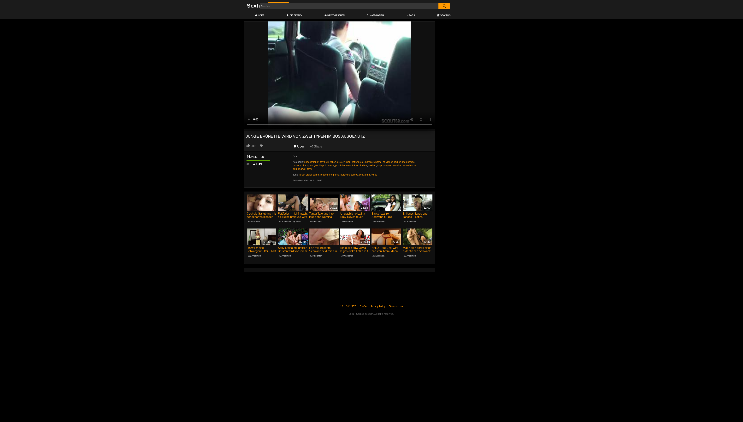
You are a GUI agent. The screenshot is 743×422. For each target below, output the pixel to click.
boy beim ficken (328, 162)
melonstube (408, 162)
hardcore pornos (349, 174)
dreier (340, 162)
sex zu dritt (364, 174)
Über (300, 146)
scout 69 (350, 165)
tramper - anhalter (392, 165)
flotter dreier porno (329, 174)
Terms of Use (396, 306)
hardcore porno (373, 162)
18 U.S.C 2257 (348, 306)
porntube (340, 165)
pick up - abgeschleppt (314, 165)
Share (317, 146)
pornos (330, 165)
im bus (397, 162)
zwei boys (306, 169)
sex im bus (361, 165)
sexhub (372, 165)
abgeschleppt (311, 162)
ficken (347, 162)
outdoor (297, 165)
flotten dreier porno (309, 174)
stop (379, 165)
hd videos (388, 162)
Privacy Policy (378, 306)
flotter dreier (358, 162)
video (374, 174)
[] (444, 6)
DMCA (363, 306)
